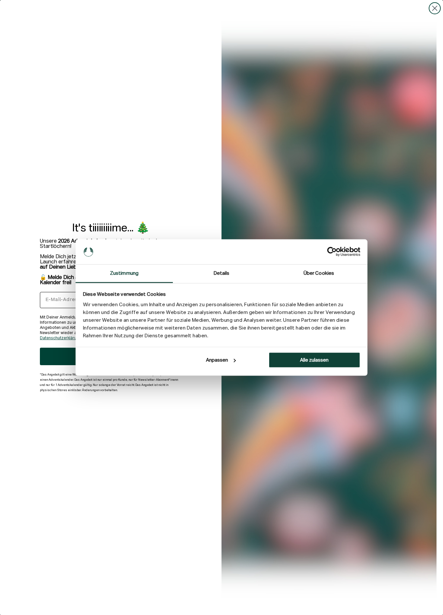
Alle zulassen (314, 360)
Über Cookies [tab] (319, 273)
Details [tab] (222, 273)
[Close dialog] (434, 8)
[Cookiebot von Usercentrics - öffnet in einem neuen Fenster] (332, 252)
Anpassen (217, 360)
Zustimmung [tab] (124, 273)
